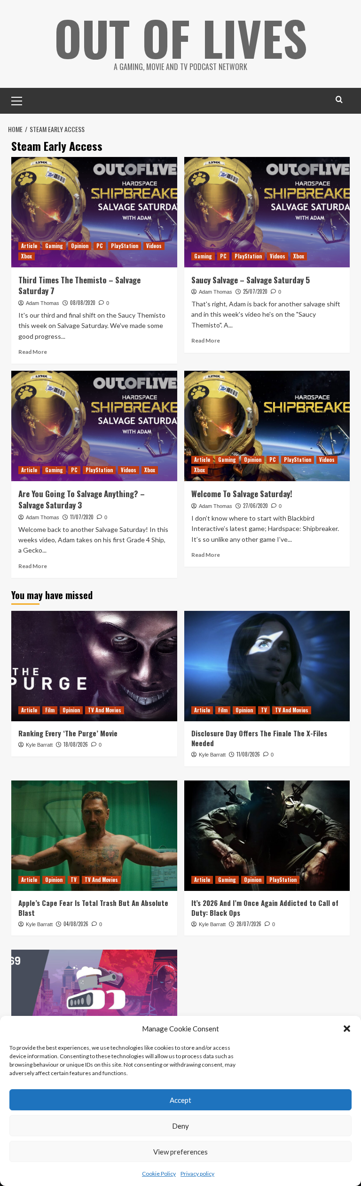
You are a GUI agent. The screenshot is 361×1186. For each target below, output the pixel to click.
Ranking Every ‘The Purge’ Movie (68, 733)
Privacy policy (197, 1173)
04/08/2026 (75, 924)
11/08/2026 (248, 754)
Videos (154, 246)
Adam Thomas (42, 303)
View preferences (180, 1151)
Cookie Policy (159, 1173)
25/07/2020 (255, 291)
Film (50, 710)
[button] (347, 1028)
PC (99, 246)
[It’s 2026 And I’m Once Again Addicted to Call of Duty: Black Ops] (267, 835)
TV (264, 710)
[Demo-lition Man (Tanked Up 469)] (94, 1005)
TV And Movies (104, 710)
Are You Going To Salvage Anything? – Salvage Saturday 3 (81, 499)
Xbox (26, 256)
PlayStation (124, 246)
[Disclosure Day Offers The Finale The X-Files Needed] (267, 666)
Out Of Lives (180, 37)
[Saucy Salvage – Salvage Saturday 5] (267, 212)
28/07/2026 (248, 924)
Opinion (79, 246)
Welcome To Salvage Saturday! (241, 493)
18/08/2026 (75, 744)
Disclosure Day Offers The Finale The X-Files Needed (259, 738)
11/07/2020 (82, 517)
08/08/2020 (82, 302)
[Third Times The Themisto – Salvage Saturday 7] (94, 212)
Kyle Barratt (39, 745)
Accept (180, 1100)
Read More (32, 351)
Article (29, 246)
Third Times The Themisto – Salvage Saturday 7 (79, 285)
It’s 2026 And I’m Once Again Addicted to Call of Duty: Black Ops (264, 907)
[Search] (339, 99)
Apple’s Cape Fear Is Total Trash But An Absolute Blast (93, 907)
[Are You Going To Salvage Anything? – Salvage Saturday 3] (94, 426)
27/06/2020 (255, 505)
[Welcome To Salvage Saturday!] (267, 426)
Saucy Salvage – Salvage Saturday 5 (250, 280)
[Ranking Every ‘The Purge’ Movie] (94, 666)
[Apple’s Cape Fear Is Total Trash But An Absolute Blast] (94, 835)
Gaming (54, 246)
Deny (180, 1126)
